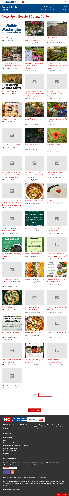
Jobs (4, 440)
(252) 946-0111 (47, 10)
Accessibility (16, 489)
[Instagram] (8, 472)
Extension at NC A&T (9, 451)
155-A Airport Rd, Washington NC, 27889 (56, 7)
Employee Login (61, 494)
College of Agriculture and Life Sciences (15, 445)
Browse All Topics (34, 410)
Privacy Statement (41, 477)
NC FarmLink (8, 339)
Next (41, 395)
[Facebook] (5, 472)
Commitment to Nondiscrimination (19, 477)
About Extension (8, 437)
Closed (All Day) (61, 10)
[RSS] (12, 472)
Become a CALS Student (10, 448)
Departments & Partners (10, 443)
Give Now (6, 453)
